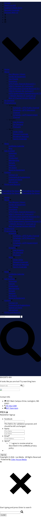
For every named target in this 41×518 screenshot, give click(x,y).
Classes (12, 155)
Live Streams (18, 122)
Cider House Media (19, 459)
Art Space (13, 167)
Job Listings (13, 182)
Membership (14, 160)
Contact (7, 172)
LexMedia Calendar (16, 146)
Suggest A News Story (13, 8)
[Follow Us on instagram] (2, 412)
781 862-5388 (11, 406)
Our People (13, 79)
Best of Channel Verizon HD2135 (22, 98)
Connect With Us (11, 12)
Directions (13, 81)
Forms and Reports (12, 184)
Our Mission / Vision (17, 74)
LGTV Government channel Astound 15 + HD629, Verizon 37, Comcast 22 (25, 94)
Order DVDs (18, 131)
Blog (10, 148)
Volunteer (13, 153)
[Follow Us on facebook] (1, 412)
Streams (12, 248)
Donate (7, 3)
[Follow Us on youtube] (7, 412)
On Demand (9, 100)
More (11, 257)
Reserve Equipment (17, 170)
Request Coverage (11, 10)
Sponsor (12, 165)
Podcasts (17, 127)
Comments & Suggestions (19, 177)
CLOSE (3, 515)
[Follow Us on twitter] (4, 412)
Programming (10, 103)
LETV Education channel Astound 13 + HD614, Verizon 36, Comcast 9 (24, 89)
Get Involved (9, 151)
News (6, 143)
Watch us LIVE (10, 5)
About (6, 72)
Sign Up (3, 455)
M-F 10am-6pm (12, 408)
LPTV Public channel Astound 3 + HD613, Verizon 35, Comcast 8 (22, 85)
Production (13, 158)
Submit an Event (15, 179)
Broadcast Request (21, 136)
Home (6, 69)
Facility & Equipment (17, 76)
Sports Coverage (20, 139)
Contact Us (13, 175)
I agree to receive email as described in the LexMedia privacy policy (23, 445)
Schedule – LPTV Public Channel (26, 107)
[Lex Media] (20, 192)
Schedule (12, 233)
